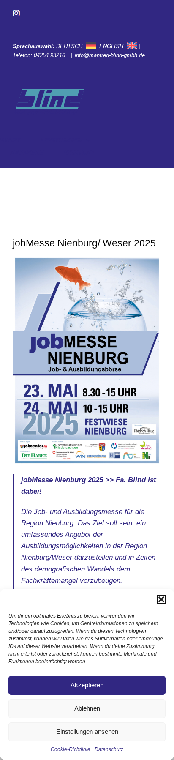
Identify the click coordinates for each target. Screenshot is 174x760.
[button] (161, 599)
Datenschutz (109, 749)
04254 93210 (50, 55)
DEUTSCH (69, 46)
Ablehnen (87, 708)
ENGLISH (111, 46)
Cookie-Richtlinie (70, 749)
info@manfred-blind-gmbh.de (111, 55)
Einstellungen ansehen (87, 731)
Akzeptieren (87, 685)
